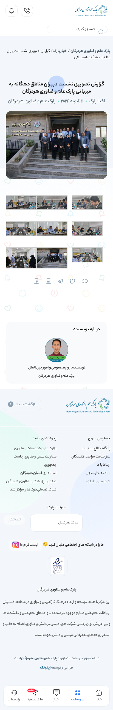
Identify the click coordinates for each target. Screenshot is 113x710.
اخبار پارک (60, 51)
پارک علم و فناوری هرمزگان (90, 51)
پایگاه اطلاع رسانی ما (96, 448)
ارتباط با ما (103, 465)
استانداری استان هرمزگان (38, 473)
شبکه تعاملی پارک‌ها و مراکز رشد (33, 490)
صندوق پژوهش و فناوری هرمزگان (31, 481)
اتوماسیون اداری (98, 481)
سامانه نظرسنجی (98, 473)
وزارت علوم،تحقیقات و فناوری (35, 448)
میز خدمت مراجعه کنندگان (90, 457)
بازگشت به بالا (26, 404)
